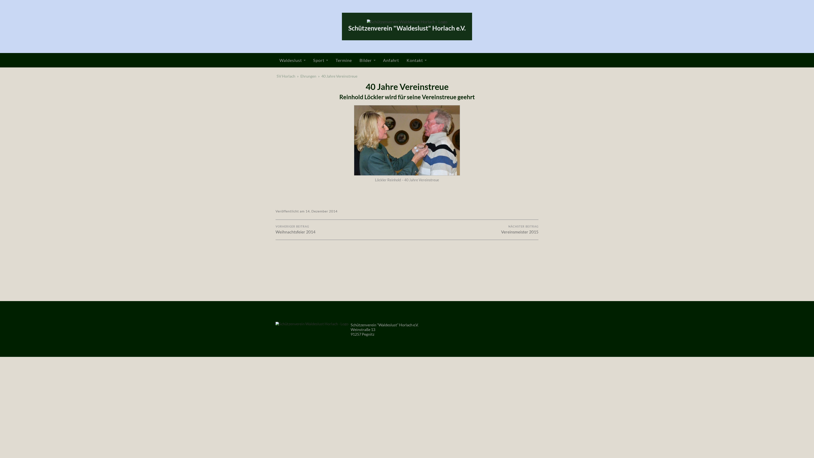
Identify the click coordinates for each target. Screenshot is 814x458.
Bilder (366, 60)
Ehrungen (308, 76)
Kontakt (415, 60)
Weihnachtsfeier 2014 (295, 229)
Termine (344, 60)
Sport (318, 60)
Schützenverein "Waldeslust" (407, 28)
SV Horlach (286, 76)
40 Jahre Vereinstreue (339, 76)
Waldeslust (290, 60)
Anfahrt (391, 60)
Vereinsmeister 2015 (519, 229)
